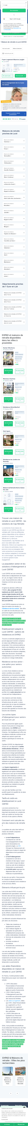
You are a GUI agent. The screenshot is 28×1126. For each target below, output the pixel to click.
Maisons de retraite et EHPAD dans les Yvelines (13, 308)
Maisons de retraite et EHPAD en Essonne (13, 315)
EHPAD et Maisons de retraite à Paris (7, 1080)
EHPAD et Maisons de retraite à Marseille (20, 1080)
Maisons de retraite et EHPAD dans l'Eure (13, 301)
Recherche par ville (8, 53)
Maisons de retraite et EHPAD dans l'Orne (13, 293)
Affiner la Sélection (17, 48)
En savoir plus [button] (7, 75)
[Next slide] (17, 1093)
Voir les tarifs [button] (20, 75)
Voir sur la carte (6, 48)
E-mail (5, 5)
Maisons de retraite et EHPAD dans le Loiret (13, 322)
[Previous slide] (10, 1093)
